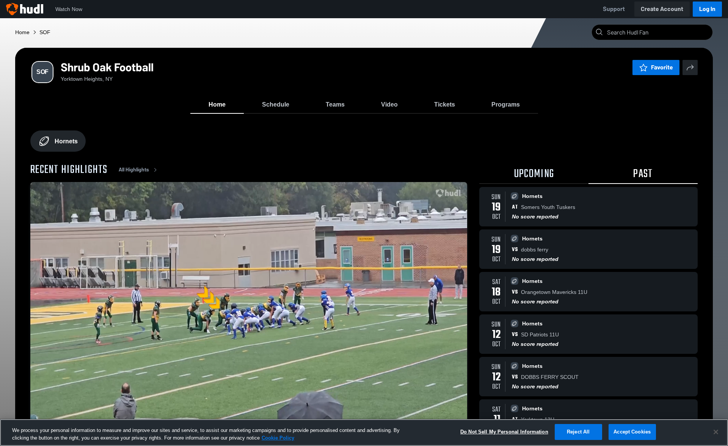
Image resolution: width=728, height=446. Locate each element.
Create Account (662, 9)
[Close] (716, 432)
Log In (707, 9)
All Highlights (134, 169)
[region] (364, 432)
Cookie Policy (278, 438)
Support (614, 9)
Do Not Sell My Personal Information (504, 432)
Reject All (578, 432)
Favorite (662, 67)
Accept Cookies (632, 432)
